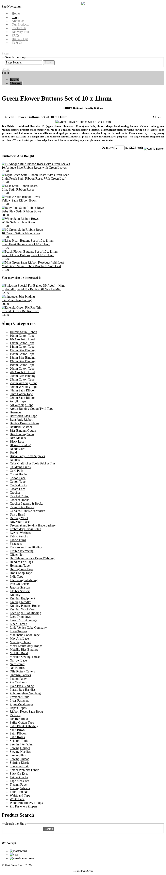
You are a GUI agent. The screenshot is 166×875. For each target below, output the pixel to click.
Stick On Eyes (19, 773)
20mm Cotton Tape (22, 368)
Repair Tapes (18, 708)
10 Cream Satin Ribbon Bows (21, 233)
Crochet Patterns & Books (26, 503)
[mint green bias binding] (18, 296)
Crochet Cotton (19, 496)
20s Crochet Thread (22, 372)
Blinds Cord (17, 448)
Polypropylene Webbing (25, 693)
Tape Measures (19, 781)
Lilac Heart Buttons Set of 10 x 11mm (26, 244)
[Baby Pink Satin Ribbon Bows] (23, 207)
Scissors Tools (19, 740)
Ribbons (15, 715)
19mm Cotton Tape (22, 365)
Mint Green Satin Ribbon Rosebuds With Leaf (31, 266)
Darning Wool (19, 518)
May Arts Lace (19, 638)
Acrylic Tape (18, 401)
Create (90, 871)
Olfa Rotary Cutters (22, 671)
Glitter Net (16, 554)
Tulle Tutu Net (19, 792)
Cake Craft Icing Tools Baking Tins (32, 463)
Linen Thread (18, 624)
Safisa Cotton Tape (22, 722)
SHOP (67, 107)
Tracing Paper (19, 784)
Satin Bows (17, 729)
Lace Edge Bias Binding (25, 613)
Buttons (77, 107)
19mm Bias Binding (22, 361)
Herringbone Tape (21, 569)
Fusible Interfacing (22, 551)
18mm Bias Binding (22, 357)
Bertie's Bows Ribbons (24, 423)
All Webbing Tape (21, 405)
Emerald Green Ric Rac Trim (20, 311)
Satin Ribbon (18, 733)
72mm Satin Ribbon (22, 397)
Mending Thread (20, 642)
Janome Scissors (20, 587)
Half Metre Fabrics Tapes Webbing (32, 558)
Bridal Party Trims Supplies (27, 456)
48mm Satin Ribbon (22, 390)
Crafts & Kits (18, 485)
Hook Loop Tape (21, 573)
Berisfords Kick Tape (23, 416)
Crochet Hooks (19, 500)
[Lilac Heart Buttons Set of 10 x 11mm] (27, 240)
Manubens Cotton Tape (25, 635)
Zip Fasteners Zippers (23, 806)
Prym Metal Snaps (21, 704)
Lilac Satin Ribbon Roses (18, 189)
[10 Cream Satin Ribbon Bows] (22, 229)
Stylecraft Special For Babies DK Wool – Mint (31, 289)
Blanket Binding (20, 445)
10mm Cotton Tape (22, 335)
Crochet (15, 492)
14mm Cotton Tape (22, 346)
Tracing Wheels (20, 788)
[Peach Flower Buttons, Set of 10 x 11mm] (29, 251)
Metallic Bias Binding (24, 649)
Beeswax (15, 412)
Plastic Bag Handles (22, 689)
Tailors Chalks (19, 777)
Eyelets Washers (20, 532)
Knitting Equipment (22, 598)
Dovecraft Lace (20, 521)
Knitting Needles (20, 602)
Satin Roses (17, 737)
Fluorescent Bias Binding (26, 547)
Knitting (15, 594)
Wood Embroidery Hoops (26, 802)
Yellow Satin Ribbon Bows (19, 200)
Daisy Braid (17, 514)
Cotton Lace (18, 478)
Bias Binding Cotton (23, 430)
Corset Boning (19, 474)
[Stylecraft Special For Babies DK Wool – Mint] (33, 285)
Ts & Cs (17, 42)
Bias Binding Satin (22, 434)
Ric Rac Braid (19, 719)
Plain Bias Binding (22, 686)
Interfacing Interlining (23, 580)
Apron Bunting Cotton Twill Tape (31, 408)
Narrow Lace (18, 660)
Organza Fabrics (20, 675)
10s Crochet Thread (22, 339)
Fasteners (16, 543)
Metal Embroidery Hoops (26, 646)
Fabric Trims (18, 540)
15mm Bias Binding (22, 350)
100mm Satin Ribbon (23, 332)
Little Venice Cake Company (28, 627)
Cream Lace (17, 489)
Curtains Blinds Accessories (27, 511)
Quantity (107, 147)
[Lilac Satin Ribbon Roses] (19, 186)
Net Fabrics (17, 667)
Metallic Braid (19, 653)
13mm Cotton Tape (22, 343)
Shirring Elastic (19, 762)
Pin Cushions (18, 682)
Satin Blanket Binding (24, 726)
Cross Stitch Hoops (22, 507)
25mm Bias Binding (22, 375)
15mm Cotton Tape (22, 354)
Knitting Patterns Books (25, 605)
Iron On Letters (19, 583)
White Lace (17, 799)
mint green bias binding (17, 300)
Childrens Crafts (20, 467)
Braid (13, 452)
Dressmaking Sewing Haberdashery (33, 525)
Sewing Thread (19, 759)
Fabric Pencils (19, 536)
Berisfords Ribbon (21, 419)
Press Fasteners (19, 700)
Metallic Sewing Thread (25, 656)
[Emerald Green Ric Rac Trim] (22, 307)
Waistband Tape (20, 795)
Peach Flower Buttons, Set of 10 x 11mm (28, 255)
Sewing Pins (18, 755)
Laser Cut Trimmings (23, 620)
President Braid (19, 697)
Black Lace (17, 441)
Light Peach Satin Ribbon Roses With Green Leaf (33, 178)
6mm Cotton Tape (21, 394)
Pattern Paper (18, 678)
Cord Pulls (16, 470)
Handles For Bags (21, 562)
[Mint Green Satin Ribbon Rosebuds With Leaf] (33, 262)
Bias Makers (18, 438)
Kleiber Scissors (20, 591)
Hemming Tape (20, 565)
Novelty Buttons (93, 107)
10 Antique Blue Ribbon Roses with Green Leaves (34, 167)
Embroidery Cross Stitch (25, 529)
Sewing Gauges (20, 748)
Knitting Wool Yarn (22, 609)
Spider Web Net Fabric (24, 770)
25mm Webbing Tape (23, 383)
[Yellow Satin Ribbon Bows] (21, 196)
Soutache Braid (19, 766)
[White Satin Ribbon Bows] (20, 218)
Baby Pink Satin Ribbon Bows (21, 211)
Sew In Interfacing (21, 744)
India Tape (16, 576)
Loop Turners (18, 631)
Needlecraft (17, 664)
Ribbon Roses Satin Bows (26, 711)
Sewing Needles (20, 751)
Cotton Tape (18, 481)
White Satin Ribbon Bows (18, 222)
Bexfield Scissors (21, 427)
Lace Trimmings (20, 616)
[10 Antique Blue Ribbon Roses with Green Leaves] (36, 164)
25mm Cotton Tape (22, 379)
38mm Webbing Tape (23, 386)
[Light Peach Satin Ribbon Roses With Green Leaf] (35, 175)
